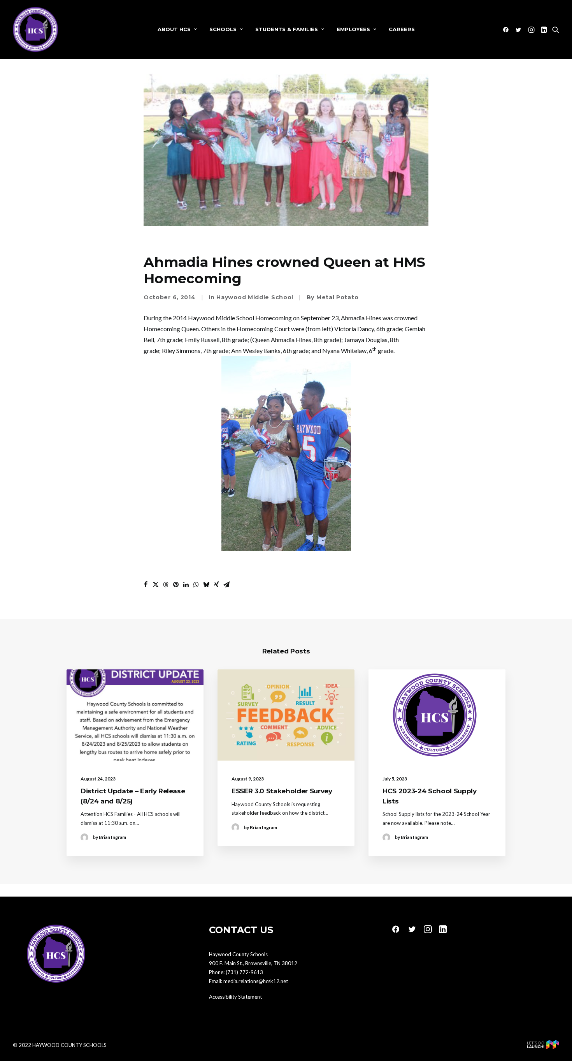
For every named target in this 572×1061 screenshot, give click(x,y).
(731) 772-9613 (244, 972)
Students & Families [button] (286, 29)
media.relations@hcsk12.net (255, 981)
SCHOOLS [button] (223, 29)
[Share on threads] (165, 584)
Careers (402, 29)
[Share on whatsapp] (196, 584)
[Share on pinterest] (176, 584)
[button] (507, 29)
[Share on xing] (216, 584)
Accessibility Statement (235, 997)
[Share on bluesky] (206, 584)
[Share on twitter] (155, 584)
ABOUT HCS (174, 29)
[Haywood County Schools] (35, 29)
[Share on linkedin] (186, 584)
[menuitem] (177, 29)
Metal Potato (337, 297)
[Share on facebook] (145, 584)
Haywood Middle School (254, 297)
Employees (353, 29)
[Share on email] (226, 584)
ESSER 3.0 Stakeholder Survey (282, 791)
